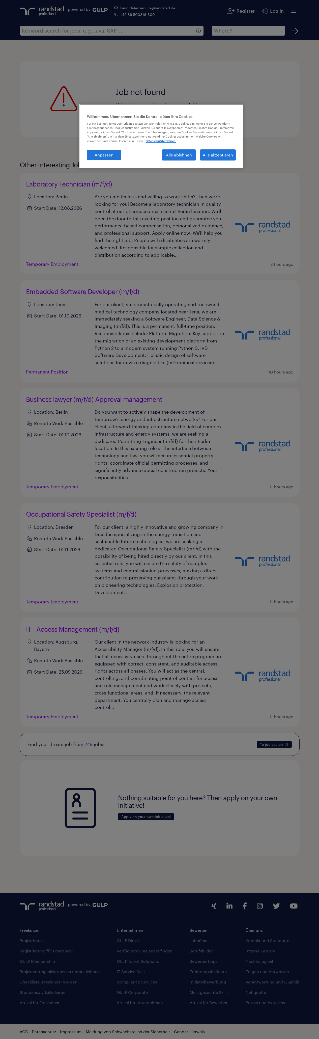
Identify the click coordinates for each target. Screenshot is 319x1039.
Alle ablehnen (179, 154)
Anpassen (104, 154)
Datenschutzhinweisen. (161, 141)
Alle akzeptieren (218, 154)
